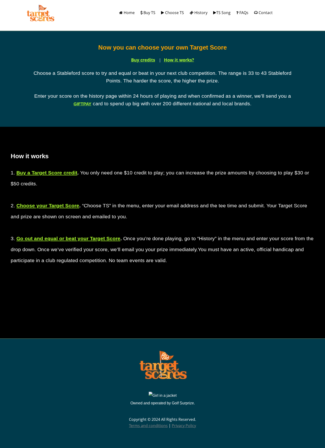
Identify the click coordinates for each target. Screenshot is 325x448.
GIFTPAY (82, 104)
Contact (265, 12)
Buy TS (149, 12)
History (200, 12)
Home (129, 12)
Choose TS (174, 12)
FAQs (243, 12)
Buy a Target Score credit (46, 172)
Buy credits (143, 60)
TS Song (223, 12)
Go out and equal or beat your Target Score (68, 238)
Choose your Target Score (47, 205)
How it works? (179, 60)
